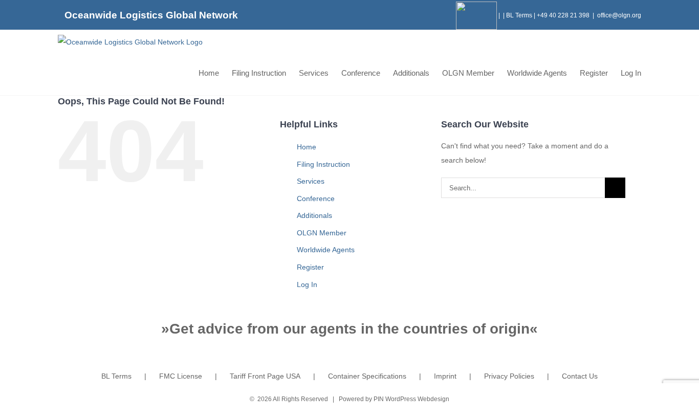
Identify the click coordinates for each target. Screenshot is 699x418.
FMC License (180, 376)
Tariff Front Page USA (265, 376)
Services (310, 181)
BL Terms (519, 15)
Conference (316, 198)
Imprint (445, 376)
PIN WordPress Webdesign (411, 399)
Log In (307, 284)
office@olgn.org (619, 15)
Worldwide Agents (326, 250)
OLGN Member (321, 233)
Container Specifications (367, 376)
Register (310, 267)
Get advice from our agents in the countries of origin (349, 329)
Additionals (314, 215)
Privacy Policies (509, 376)
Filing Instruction (323, 164)
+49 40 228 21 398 (563, 15)
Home (306, 147)
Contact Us (580, 376)
